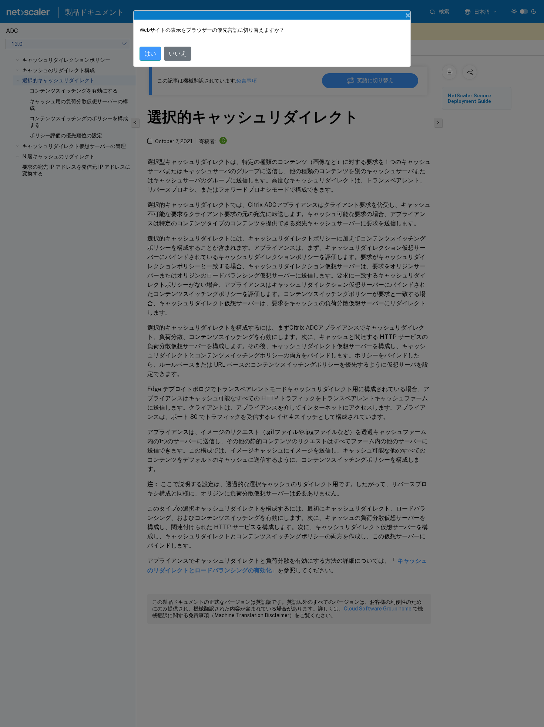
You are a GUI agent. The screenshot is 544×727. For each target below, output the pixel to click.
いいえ (178, 53)
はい (150, 53)
